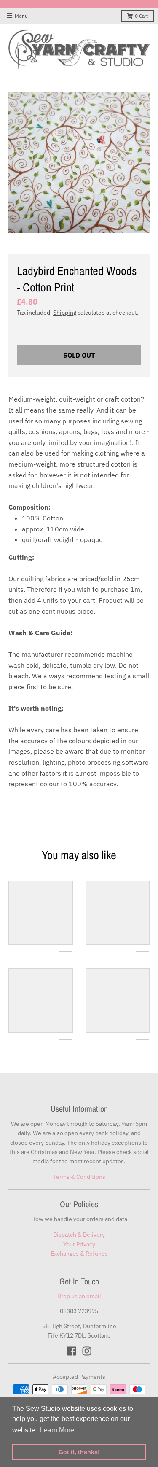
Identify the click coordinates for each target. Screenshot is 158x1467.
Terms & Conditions (79, 1177)
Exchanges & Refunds (79, 1253)
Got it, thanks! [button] (79, 1451)
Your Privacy (79, 1244)
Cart (141, 16)
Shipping (64, 312)
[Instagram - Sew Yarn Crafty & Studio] (87, 1351)
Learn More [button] (57, 1430)
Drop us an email (79, 1296)
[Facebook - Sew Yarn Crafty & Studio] (72, 1351)
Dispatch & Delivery (79, 1234)
